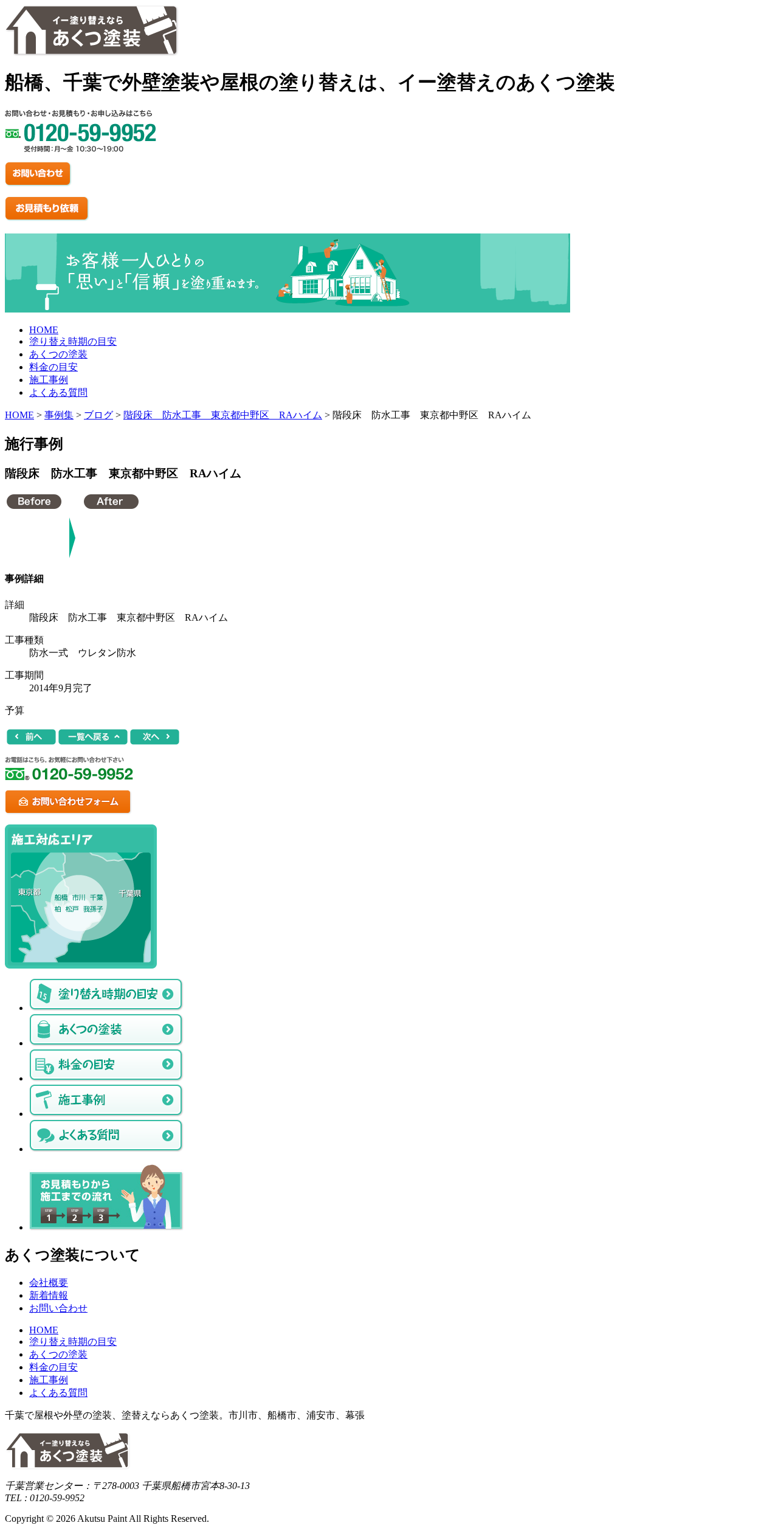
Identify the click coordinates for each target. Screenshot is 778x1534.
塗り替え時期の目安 (73, 341)
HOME (43, 330)
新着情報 (48, 1295)
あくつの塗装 (58, 354)
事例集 (59, 415)
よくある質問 (58, 392)
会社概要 (48, 1282)
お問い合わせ (58, 1308)
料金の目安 (53, 367)
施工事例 (48, 380)
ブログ (98, 415)
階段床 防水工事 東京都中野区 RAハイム (222, 415)
